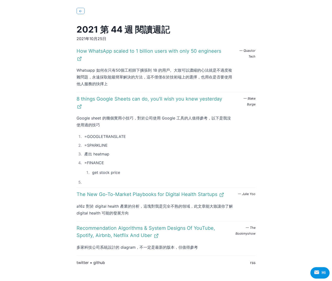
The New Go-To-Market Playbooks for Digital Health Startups (147, 194)
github (99, 262)
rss (252, 262)
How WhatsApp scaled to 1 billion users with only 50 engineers (149, 51)
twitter (83, 262)
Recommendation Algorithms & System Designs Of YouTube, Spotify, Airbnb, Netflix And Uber (146, 231)
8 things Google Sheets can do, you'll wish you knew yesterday (149, 99)
